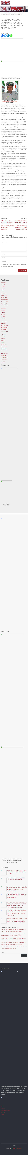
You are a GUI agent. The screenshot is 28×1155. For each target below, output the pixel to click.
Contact (2, 1114)
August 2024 (3, 334)
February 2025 (4, 321)
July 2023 (3, 361)
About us (3, 1108)
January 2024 (4, 349)
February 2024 (4, 347)
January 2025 (4, 323)
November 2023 (4, 353)
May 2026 (3, 288)
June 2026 (3, 286)
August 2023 (3, 359)
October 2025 (4, 303)
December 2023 (4, 351)
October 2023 (4, 355)
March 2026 (3, 293)
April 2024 (3, 342)
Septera (13, 1148)
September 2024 (4, 331)
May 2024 (3, 340)
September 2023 (4, 357)
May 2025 (3, 314)
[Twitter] (5, 35)
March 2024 (3, 344)
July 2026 (3, 284)
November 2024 (4, 327)
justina (2, 929)
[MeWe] (8, 35)
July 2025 (3, 310)
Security (3, 1112)
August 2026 (3, 282)
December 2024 (4, 325)
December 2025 (4, 299)
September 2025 (4, 306)
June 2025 (3, 312)
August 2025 (3, 308)
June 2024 (3, 338)
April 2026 (3, 291)
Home (2, 1106)
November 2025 (4, 301)
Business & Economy (5, 1110)
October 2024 (4, 329)
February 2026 (4, 295)
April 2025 (3, 316)
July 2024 (3, 336)
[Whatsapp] (11, 35)
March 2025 (3, 319)
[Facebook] (2, 35)
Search (2, 952)
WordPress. (19, 1148)
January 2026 (4, 297)
